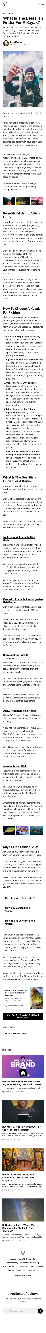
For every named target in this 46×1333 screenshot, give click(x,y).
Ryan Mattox (16, 42)
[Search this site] (38, 4)
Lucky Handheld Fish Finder (19, 710)
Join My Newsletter (27, 1259)
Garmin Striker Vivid (15, 766)
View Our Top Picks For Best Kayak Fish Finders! (23, 1016)
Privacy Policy (37, 1266)
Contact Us (33, 1270)
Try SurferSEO (9, 1266)
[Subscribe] (40, 1311)
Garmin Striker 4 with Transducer (16, 656)
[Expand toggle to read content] (39, 898)
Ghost (28, 1275)
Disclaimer (23, 1266)
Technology (8, 13)
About (13, 1259)
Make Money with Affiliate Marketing (23, 1263)
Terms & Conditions (16, 1270)
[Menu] (42, 4)
